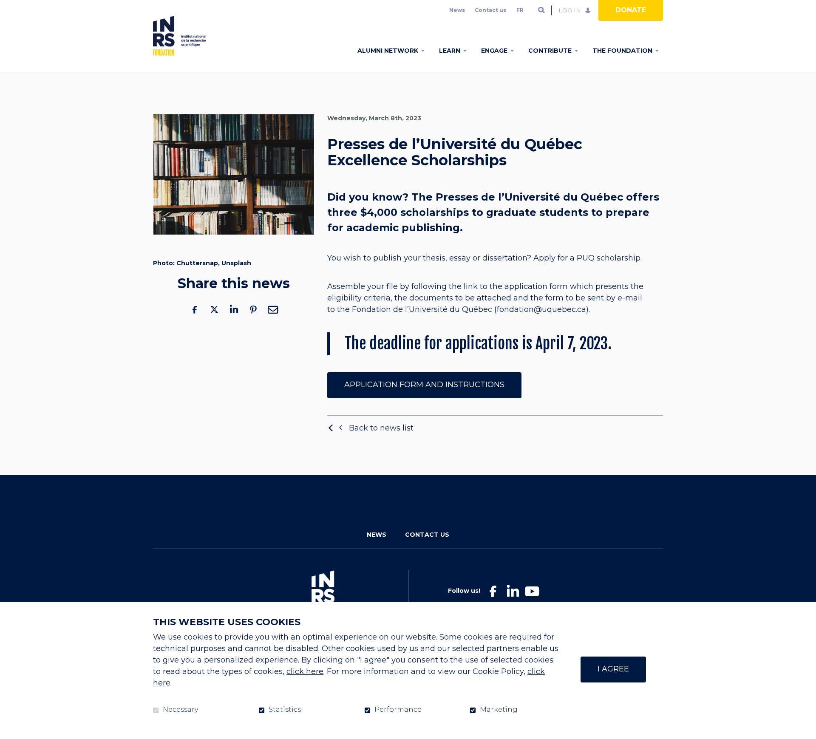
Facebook (194, 309)
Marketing (499, 710)
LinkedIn (233, 309)
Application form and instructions (424, 384)
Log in (569, 10)
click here (304, 671)
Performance (398, 710)
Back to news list (381, 428)
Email (272, 309)
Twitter (214, 309)
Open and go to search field (541, 10)
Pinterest (253, 309)
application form (536, 287)
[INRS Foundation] (179, 36)
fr (520, 10)
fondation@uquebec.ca (541, 310)
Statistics (285, 710)
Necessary (180, 710)
